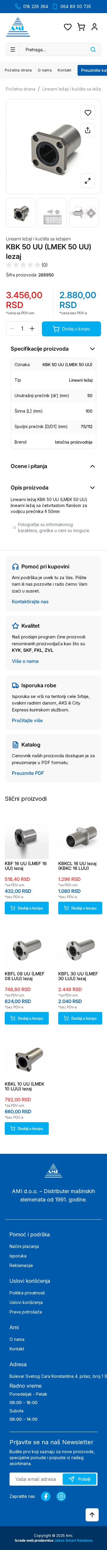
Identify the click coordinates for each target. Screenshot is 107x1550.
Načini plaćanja (24, 1246)
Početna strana (18, 70)
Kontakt (65, 70)
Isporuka (18, 1255)
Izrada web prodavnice (34, 1540)
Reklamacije (21, 1265)
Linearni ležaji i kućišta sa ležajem (38, 239)
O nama (44, 70)
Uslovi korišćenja (26, 1302)
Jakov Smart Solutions (73, 1540)
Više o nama (25, 661)
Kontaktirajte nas (30, 601)
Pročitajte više (27, 720)
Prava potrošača (26, 1311)
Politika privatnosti (27, 1292)
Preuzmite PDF (28, 773)
